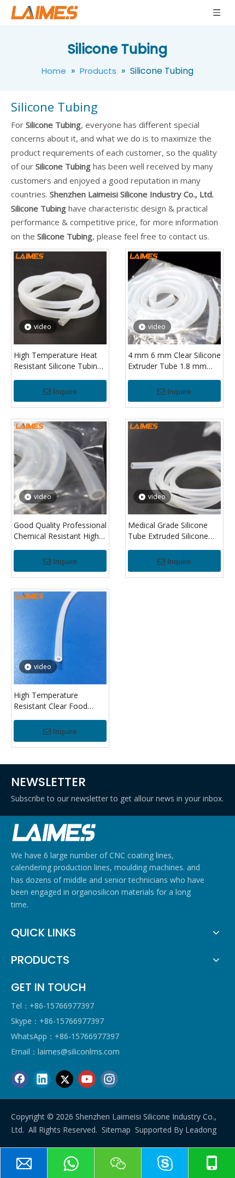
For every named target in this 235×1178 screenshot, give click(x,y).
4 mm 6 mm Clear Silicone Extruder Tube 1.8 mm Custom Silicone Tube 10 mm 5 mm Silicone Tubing (174, 361)
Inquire (65, 391)
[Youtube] (87, 1079)
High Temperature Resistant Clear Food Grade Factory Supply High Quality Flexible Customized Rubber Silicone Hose (51, 701)
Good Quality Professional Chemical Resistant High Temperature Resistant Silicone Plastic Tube (60, 531)
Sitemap (116, 1129)
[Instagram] (109, 1079)
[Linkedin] (42, 1079)
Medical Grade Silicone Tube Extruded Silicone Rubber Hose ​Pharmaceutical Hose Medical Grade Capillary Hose (169, 531)
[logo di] (54, 833)
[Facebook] (19, 1079)
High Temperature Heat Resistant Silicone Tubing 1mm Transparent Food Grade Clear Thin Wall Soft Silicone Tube (60, 361)
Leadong (200, 1129)
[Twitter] (64, 1079)
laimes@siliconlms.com (79, 1051)
